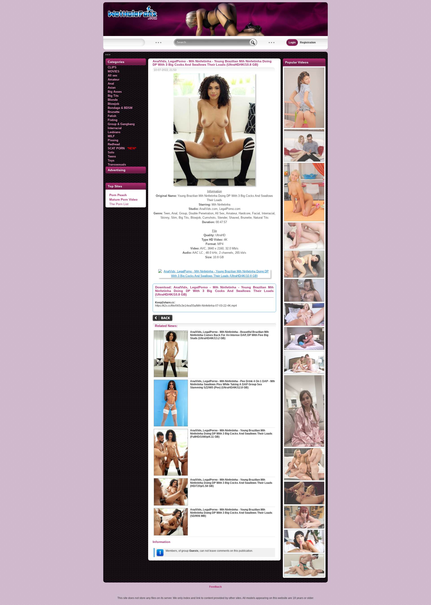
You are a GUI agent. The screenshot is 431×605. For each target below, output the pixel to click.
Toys (111, 160)
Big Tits (113, 95)
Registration (308, 42)
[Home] (215, 35)
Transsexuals (117, 164)
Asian (112, 87)
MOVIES (113, 71)
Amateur (113, 79)
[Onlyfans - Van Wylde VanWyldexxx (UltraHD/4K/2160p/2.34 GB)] (304, 349)
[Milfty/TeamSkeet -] (304, 551)
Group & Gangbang (121, 124)
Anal (111, 83)
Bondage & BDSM (120, 108)
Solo (111, 152)
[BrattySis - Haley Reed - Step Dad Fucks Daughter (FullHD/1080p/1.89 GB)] (304, 160)
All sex (112, 75)
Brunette (113, 112)
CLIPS (112, 67)
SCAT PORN (122, 148)
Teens (112, 156)
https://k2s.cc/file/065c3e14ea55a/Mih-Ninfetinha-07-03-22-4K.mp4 (196, 305)
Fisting (112, 120)
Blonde (113, 99)
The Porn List (118, 204)
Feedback (215, 586)
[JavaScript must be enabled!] (163, 318)
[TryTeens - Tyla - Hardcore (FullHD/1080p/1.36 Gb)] (304, 127)
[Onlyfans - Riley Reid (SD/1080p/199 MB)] (304, 446)
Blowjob (113, 103)
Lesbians (114, 132)
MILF (111, 136)
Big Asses (115, 91)
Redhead (114, 144)
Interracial (115, 128)
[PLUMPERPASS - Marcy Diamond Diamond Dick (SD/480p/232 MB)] (304, 527)
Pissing (113, 140)
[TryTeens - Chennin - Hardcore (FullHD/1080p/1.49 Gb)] (304, 220)
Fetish (112, 116)
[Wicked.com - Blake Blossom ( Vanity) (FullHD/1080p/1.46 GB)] (304, 503)
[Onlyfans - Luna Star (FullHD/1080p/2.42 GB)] (304, 300)
